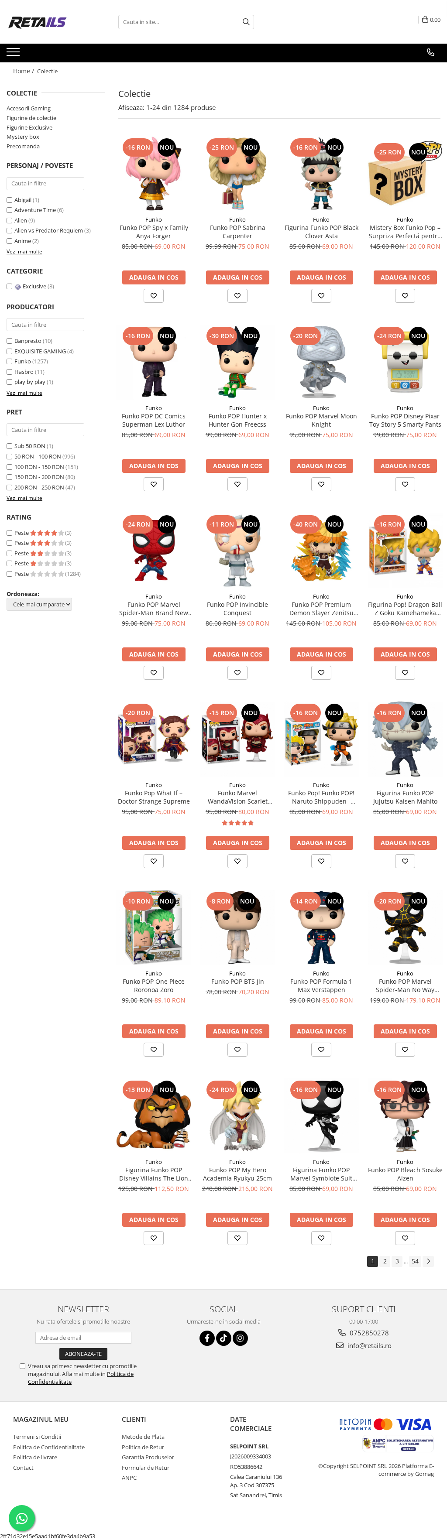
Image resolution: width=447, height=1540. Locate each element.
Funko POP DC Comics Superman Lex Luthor (154, 420)
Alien (21, 220)
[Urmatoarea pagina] (428, 1261)
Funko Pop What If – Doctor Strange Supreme (154, 797)
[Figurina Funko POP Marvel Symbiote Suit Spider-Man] (321, 1115)
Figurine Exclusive (29, 127)
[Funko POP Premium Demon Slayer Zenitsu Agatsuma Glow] (321, 550)
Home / (24, 71)
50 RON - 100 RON (37, 456)
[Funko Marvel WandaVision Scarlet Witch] (237, 739)
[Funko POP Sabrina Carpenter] (237, 173)
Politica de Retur (143, 1447)
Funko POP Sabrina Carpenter (237, 231)
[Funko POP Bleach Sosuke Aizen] (405, 1115)
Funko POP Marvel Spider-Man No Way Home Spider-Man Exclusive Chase (405, 985)
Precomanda (23, 146)
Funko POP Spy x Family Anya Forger (154, 231)
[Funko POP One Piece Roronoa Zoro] (153, 927)
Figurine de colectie (31, 118)
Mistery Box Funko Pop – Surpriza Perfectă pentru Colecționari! (405, 231)
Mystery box (23, 136)
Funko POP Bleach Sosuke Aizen (405, 1174)
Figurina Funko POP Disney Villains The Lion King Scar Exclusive (153, 1174)
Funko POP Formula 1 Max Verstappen (321, 985)
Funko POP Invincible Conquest (237, 608)
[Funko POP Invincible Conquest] (237, 550)
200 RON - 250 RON (39, 487)
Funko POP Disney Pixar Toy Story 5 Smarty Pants (405, 420)
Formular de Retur (145, 1468)
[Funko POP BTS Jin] (237, 927)
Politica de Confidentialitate (49, 1447)
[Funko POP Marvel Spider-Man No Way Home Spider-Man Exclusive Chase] (405, 927)
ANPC (129, 1478)
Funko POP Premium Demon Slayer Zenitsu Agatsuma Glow (321, 608)
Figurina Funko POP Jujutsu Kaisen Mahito (405, 797)
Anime (23, 241)
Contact (23, 1468)
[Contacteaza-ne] (430, 52)
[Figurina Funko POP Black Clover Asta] (321, 173)
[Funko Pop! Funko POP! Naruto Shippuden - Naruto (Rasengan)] (321, 739)
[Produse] (14, 54)
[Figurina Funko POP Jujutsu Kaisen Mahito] (405, 739)
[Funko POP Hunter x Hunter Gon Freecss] (237, 362)
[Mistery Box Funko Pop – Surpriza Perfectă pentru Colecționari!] (405, 173)
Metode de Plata (143, 1437)
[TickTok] (223, 1338)
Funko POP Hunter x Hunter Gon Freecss (238, 420)
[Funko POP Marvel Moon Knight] (321, 362)
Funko (22, 361)
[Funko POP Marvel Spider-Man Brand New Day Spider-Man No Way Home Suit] (153, 550)
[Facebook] (207, 1338)
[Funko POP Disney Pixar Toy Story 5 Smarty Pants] (405, 362)
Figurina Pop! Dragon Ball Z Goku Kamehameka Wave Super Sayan (405, 608)
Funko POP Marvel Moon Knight (321, 420)
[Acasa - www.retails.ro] (50, 22)
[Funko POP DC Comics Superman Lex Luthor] (153, 362)
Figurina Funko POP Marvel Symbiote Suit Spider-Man (321, 1174)
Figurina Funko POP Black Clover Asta (321, 231)
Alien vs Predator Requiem (49, 230)
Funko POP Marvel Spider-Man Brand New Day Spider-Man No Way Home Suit (153, 608)
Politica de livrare (35, 1457)
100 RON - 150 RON (39, 467)
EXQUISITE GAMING (40, 351)
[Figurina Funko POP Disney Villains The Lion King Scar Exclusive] (153, 1115)
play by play (29, 382)
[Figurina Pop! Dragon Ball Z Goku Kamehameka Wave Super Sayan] (405, 550)
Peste (22, 533)
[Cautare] (246, 22)
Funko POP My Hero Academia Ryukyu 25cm (237, 1174)
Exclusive (34, 286)
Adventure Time (35, 210)
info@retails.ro (369, 1345)
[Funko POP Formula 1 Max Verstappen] (321, 927)
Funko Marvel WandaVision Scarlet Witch (238, 797)
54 (415, 1261)
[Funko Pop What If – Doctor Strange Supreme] (153, 739)
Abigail (23, 200)
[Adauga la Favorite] (154, 296)
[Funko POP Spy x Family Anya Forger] (153, 173)
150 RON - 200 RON (39, 477)
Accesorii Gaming (29, 108)
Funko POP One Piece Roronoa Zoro (154, 985)
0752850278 (368, 1332)
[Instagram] (240, 1338)
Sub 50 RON (29, 446)
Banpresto (27, 341)
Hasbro (24, 372)
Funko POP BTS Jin (237, 981)
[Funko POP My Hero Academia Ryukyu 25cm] (237, 1115)
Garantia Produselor (148, 1457)
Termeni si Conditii (37, 1437)
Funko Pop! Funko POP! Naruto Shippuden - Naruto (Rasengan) (321, 797)
